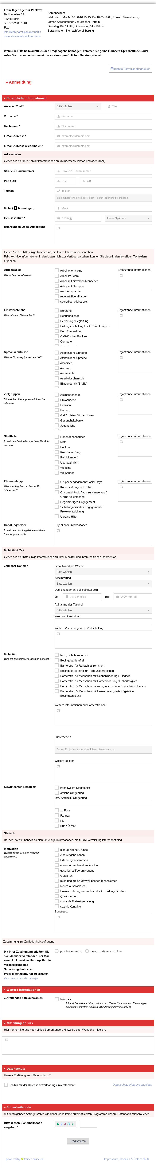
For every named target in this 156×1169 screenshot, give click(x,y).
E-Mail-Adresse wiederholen (23, 145)
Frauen (64, 410)
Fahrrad (65, 815)
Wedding (65, 467)
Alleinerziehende (70, 394)
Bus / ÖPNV (68, 825)
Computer (66, 341)
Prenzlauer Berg (70, 452)
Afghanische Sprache (73, 352)
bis (107, 596)
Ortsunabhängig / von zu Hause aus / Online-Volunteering (83, 494)
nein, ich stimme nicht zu (106, 951)
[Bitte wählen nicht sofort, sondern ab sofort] (103, 610)
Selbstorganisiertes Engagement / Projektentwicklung (81, 509)
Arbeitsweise (12, 269)
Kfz (62, 820)
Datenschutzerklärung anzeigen (132, 1084)
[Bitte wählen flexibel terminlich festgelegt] (103, 583)
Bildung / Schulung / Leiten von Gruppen (85, 326)
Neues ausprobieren (72, 886)
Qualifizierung (68, 896)
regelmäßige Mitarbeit (73, 296)
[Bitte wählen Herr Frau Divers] (78, 106)
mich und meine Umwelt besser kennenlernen (88, 880)
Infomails (103, 1003)
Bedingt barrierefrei (72, 660)
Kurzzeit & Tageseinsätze (76, 487)
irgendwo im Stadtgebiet (75, 787)
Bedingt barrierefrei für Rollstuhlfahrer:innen (87, 670)
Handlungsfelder (15, 525)
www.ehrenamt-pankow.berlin (22, 36)
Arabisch (65, 368)
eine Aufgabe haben (72, 855)
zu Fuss (65, 810)
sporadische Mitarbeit (73, 301)
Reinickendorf (68, 457)
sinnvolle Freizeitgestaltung (77, 901)
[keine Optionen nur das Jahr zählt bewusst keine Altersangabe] (128, 218)
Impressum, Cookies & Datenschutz (126, 1159)
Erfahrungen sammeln (74, 860)
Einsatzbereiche (14, 310)
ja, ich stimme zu (70, 951)
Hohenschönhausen (72, 436)
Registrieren (78, 1141)
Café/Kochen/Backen (73, 336)
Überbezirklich (69, 462)
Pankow (65, 447)
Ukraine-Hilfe (68, 516)
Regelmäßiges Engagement (77, 502)
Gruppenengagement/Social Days (81, 482)
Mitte (63, 442)
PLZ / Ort (10, 180)
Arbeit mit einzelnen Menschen (79, 281)
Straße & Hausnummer (19, 171)
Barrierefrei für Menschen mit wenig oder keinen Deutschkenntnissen (103, 686)
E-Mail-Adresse (15, 136)
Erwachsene (68, 400)
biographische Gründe (74, 849)
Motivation (11, 848)
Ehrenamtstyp (13, 481)
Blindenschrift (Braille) (73, 383)
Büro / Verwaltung (71, 331)
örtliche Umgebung (72, 792)
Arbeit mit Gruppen (72, 286)
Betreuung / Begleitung (74, 321)
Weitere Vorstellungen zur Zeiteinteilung (79, 628)
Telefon (9, 190)
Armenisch (67, 373)
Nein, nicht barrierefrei (74, 655)
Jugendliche (67, 425)
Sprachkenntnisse (16, 352)
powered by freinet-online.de (25, 1159)
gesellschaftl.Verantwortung (77, 870)
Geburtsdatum (14, 218)
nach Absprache (70, 291)
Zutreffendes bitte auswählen (23, 997)
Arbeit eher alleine (71, 270)
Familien (65, 405)
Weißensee (67, 472)
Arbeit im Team (69, 275)
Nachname (12, 126)
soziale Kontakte (70, 906)
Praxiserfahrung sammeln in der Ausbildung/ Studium (93, 891)
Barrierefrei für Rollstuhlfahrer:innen (82, 665)
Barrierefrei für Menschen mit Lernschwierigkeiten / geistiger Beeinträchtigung (97, 693)
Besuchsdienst (69, 315)
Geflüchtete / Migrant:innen (77, 415)
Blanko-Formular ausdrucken (131, 68)
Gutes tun (66, 875)
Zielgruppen (12, 394)
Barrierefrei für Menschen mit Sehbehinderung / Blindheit (95, 675)
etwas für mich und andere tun (79, 865)
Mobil (19, 208)
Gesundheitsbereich (72, 420)
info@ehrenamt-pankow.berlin (22, 31)
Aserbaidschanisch (72, 378)
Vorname (11, 116)
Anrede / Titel (14, 106)
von (57, 596)
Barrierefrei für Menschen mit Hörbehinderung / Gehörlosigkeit (98, 681)
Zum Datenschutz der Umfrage (21, 978)
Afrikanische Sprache (73, 357)
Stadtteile (10, 436)
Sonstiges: (61, 911)
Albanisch (66, 363)
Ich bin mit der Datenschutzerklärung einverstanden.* (42, 1085)
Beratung (66, 310)
